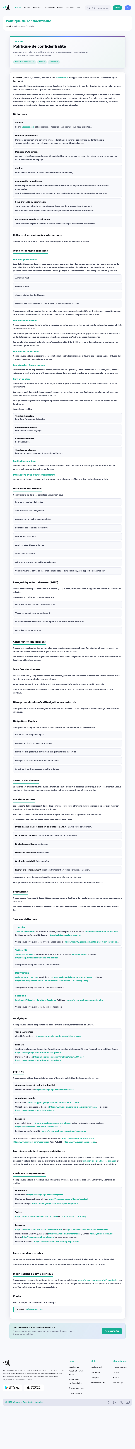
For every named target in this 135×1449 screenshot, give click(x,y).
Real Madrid (96, 1367)
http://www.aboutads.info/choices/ (78, 1139)
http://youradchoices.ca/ (101, 1234)
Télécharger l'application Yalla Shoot (77, 1370)
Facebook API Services (25, 1000)
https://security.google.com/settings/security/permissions (91, 942)
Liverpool (95, 1377)
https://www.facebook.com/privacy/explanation (64, 1131)
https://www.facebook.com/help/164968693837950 (38, 1230)
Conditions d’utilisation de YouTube (101, 932)
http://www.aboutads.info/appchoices (31, 1142)
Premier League (120, 1367)
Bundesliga (118, 1382)
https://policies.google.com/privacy (65, 935)
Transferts (70, 8)
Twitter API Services (24, 954)
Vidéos (60, 8)
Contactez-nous (75, 1393)
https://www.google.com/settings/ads (45, 1195)
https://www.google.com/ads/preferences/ (55, 1090)
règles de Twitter (79, 954)
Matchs (27, 8)
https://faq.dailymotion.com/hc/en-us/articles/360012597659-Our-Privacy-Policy (51, 981)
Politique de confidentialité (75, 1381)
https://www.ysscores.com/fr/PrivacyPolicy (97, 1280)
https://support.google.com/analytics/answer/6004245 (58, 1057)
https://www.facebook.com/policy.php (85, 1000)
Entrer (117, 8)
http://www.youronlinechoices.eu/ (80, 1142)
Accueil (18, 8)
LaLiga (116, 1372)
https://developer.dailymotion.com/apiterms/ (72, 977)
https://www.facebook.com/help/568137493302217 (38, 1127)
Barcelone (95, 1372)
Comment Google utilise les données (99, 1161)
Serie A (116, 1377)
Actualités (37, 8)
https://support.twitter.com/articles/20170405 (36, 1216)
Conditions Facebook (46, 1000)
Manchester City (98, 1382)
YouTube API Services (25, 932)
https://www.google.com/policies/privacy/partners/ (73, 1107)
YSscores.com (62, 78)
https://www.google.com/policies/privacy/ (35, 1110)
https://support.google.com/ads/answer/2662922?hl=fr (53, 1103)
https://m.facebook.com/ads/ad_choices (52, 1123)
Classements (49, 8)
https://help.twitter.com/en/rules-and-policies (36, 958)
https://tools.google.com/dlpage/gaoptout (68, 1199)
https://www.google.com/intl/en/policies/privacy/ (58, 1036)
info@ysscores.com (34, 1309)
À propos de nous (76, 1388)
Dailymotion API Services (26, 977)
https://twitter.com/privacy (73, 1216)
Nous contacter (112, 1331)
